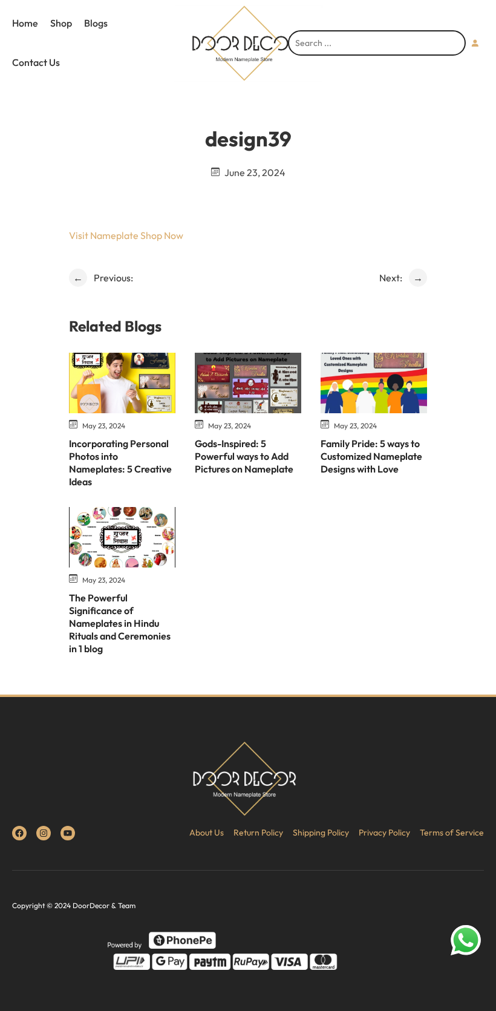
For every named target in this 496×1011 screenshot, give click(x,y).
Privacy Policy (384, 832)
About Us (206, 832)
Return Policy (258, 832)
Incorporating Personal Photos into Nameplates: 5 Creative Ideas (120, 462)
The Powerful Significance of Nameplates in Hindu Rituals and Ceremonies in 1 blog (120, 623)
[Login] (475, 43)
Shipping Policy (321, 832)
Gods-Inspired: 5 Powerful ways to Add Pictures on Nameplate (244, 456)
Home (25, 23)
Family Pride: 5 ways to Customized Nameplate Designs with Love (371, 456)
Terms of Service (452, 832)
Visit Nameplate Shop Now (126, 235)
